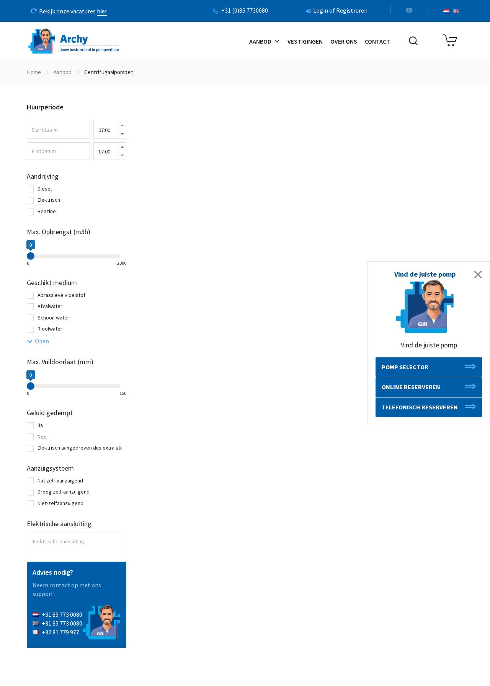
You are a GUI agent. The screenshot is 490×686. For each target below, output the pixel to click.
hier (102, 11)
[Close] (478, 274)
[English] (456, 11)
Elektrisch (48, 199)
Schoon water (52, 317)
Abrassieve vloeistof (60, 295)
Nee (41, 436)
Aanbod (260, 41)
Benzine (46, 211)
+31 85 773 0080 (62, 614)
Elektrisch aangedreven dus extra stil (79, 447)
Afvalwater (49, 306)
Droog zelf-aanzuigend (63, 491)
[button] (429, 367)
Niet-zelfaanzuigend (59, 503)
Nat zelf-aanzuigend (59, 480)
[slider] (30, 256)
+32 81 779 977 (60, 632)
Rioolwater (49, 328)
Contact (377, 41)
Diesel (44, 188)
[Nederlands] (446, 11)
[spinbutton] (110, 130)
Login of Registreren (340, 10)
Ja (39, 425)
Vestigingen (305, 41)
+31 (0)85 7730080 (244, 10)
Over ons (343, 41)
